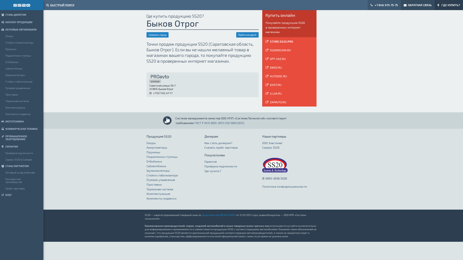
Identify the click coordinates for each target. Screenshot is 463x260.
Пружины (10, 49)
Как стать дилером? (218, 143)
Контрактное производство (13, 180)
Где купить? (212, 171)
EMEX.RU (276, 67)
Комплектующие (15, 107)
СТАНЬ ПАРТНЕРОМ (17, 166)
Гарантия (210, 161)
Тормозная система (17, 101)
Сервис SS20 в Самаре (18, 159)
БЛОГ (8, 194)
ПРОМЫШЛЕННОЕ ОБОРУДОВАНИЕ (16, 138)
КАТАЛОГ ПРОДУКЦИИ (18, 22)
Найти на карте (247, 34)
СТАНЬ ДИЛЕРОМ (15, 14)
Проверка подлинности (19, 153)
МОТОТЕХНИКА (14, 121)
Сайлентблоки (13, 68)
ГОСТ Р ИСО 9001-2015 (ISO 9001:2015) (219, 123)
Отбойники (11, 62)
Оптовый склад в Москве (20, 172)
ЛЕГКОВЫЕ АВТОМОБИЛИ (21, 29)
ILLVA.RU (276, 93)
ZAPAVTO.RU (278, 102)
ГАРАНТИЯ (11, 146)
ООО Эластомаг (272, 143)
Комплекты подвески (18, 114)
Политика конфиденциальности (284, 186)
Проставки (11, 94)
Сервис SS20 (270, 147)
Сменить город (157, 34)
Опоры (9, 36)
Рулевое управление (17, 88)
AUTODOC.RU (278, 76)
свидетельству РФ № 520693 (219, 214)
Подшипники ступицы (18, 55)
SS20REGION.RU (280, 50)
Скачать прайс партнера (221, 147)
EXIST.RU (275, 84)
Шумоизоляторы (15, 75)
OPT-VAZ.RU (278, 58)
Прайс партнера (15, 188)
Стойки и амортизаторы (19, 42)
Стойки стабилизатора (18, 81)
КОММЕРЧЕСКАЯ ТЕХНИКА (21, 128)
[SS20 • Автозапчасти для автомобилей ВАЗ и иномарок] (21, 5)
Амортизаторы (156, 147)
